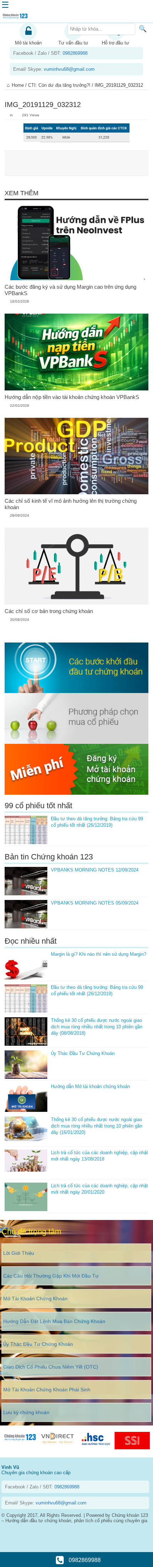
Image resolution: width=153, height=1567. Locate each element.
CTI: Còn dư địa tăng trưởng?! (59, 85)
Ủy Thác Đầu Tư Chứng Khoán (83, 1053)
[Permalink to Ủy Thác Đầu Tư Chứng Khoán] (26, 1064)
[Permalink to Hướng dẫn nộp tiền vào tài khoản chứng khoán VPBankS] (77, 352)
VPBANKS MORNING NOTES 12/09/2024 (94, 870)
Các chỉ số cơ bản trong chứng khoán (49, 611)
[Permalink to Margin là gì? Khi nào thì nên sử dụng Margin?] (26, 965)
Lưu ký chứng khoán (26, 1412)
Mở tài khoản (28, 43)
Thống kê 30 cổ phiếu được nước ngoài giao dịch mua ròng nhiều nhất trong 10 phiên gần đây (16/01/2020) (96, 1126)
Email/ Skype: (54, 69)
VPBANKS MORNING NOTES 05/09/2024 (94, 903)
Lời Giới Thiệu (18, 1253)
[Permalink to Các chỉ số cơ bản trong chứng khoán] (77, 566)
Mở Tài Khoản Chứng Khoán (35, 1298)
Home (18, 85)
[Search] (142, 28)
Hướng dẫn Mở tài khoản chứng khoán (90, 1086)
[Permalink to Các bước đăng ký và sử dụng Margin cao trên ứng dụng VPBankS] (77, 242)
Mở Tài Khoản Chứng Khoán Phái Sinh (46, 1389)
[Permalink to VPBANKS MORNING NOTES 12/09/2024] (26, 881)
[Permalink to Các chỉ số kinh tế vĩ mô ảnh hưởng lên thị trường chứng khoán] (77, 456)
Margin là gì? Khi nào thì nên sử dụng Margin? (98, 954)
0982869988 (84, 1560)
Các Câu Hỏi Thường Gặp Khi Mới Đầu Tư (51, 1276)
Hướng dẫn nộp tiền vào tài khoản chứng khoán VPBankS (72, 397)
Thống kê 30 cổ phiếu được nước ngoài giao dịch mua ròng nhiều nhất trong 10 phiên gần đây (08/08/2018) (96, 1027)
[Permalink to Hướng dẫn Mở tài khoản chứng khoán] (26, 1097)
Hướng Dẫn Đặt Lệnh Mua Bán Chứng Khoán (54, 1321)
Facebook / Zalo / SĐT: (50, 53)
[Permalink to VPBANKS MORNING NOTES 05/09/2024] (26, 914)
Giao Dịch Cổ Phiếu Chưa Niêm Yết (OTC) (50, 1367)
